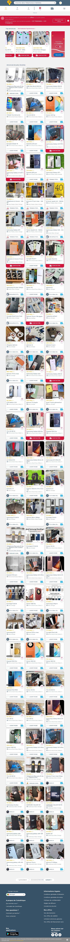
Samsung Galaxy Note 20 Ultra (54, 575)
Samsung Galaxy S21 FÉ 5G (54, 144)
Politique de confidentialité (52, 900)
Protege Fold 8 (12, 603)
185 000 (10, 170)
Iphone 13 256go (51, 862)
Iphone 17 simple (32, 402)
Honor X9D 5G (31, 603)
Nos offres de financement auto (54, 922)
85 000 (10, 113)
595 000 (10, 860)
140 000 (50, 803)
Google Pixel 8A (52, 49)
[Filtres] (64, 8)
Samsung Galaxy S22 (33, 373)
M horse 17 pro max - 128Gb (34, 202)
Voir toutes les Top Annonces (27, 28)
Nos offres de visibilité (51, 916)
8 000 (10, 343)
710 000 (50, 774)
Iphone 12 (29, 345)
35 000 (49, 314)
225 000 (30, 314)
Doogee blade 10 (12, 143)
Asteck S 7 (10, 488)
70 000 (10, 199)
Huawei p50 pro (31, 172)
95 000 (10, 142)
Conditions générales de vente (53, 897)
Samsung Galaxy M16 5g (35, 431)
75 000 (10, 803)
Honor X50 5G (30, 661)
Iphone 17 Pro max (13, 373)
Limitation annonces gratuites (53, 919)
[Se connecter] (60, 3)
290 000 (50, 343)
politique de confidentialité (16, 940)
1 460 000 (11, 515)
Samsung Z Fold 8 (13, 517)
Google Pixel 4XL (52, 632)
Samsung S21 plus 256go (15, 287)
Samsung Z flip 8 (51, 603)
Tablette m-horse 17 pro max (15, 259)
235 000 (30, 601)
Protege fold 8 (51, 517)
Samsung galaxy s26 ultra (15, 863)
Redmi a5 (49, 833)
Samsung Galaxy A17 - (53, 172)
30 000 (10, 84)
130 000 (30, 142)
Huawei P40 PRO (12, 690)
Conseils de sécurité (50, 906)
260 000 (50, 285)
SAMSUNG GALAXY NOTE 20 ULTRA (54, 805)
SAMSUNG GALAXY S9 (33, 804)
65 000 (29, 84)
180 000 (50, 860)
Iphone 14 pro (50, 345)
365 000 (30, 515)
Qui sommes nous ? (12, 903)
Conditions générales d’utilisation (54, 894)
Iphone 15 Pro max (32, 632)
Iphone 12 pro (31, 862)
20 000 (29, 544)
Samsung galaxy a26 (13, 833)
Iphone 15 (49, 287)
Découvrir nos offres (59, 20)
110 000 (50, 170)
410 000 (30, 630)
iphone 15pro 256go (33, 517)
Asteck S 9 (49, 488)
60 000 (49, 199)
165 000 (50, 458)
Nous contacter (11, 916)
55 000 (29, 831)
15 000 (10, 601)
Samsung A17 (11, 632)
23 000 (10, 544)
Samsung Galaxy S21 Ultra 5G (35, 575)
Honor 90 (29, 287)
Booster (38, 55)
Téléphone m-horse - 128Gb (15, 202)
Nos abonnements (49, 913)
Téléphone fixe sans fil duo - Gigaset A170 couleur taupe (15, 87)
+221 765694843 (36, 21)
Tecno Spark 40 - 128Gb (34, 230)
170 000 (50, 429)
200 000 (30, 458)
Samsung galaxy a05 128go (34, 834)
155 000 (50, 544)
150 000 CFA (52, 48)
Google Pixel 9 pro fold (14, 316)
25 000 (29, 486)
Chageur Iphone (12, 345)
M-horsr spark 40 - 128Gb (54, 201)
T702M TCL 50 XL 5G (13, 115)
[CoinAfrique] (9, 3)
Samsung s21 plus (12, 804)
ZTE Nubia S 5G (12, 402)
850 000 (10, 371)
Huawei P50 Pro (51, 431)
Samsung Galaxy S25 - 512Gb (54, 230)
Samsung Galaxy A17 (13, 230)
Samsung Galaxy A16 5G (54, 86)
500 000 (30, 400)
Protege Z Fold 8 (32, 546)
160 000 (10, 285)
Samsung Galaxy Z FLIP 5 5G (15, 173)
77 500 (49, 630)
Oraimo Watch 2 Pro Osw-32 (34, 489)
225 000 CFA (17, 48)
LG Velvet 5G (11, 460)
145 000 (30, 257)
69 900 (30, 113)
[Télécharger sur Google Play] (12, 933)
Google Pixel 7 (31, 258)
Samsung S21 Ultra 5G (53, 460)
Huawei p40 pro (31, 143)
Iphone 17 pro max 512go (54, 776)
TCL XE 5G (10, 718)
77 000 (50, 372)
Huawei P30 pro (12, 575)
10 (42, 879)
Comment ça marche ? (13, 913)
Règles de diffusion (50, 903)
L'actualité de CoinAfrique (14, 906)
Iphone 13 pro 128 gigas (19, 49)
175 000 (50, 113)
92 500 (49, 142)
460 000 (50, 228)
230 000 (50, 400)
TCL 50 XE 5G (30, 115)
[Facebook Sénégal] (52, 934)
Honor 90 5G (50, 546)
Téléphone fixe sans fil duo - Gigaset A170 (34, 776)
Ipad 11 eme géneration (54, 402)
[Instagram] (59, 934)
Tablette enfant (51, 316)
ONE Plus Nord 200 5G (33, 86)
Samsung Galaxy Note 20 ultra (34, 460)
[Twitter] (56, 934)
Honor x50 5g (50, 115)
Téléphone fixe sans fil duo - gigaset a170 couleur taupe (15, 547)
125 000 (30, 343)
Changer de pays (13, 891)
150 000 (50, 257)
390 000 (10, 314)
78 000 (49, 84)
